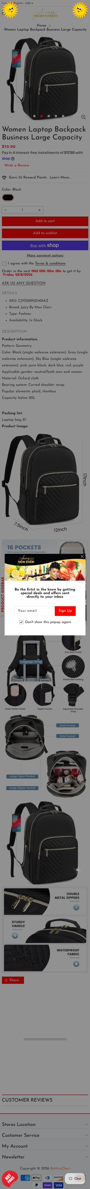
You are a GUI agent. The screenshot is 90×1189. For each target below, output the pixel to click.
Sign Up (65, 611)
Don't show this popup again (48, 622)
